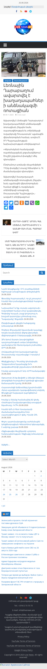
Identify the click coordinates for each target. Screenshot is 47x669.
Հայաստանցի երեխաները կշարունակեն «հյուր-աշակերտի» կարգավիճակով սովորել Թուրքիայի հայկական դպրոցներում (23, 390)
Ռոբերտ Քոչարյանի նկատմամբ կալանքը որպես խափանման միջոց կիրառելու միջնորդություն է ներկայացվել (21, 333)
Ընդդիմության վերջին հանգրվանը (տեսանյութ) (23, 8)
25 (10, 494)
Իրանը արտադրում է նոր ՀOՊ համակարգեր (23, 371)
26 (16, 494)
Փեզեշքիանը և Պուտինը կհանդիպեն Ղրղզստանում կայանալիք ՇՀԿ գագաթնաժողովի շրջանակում (19, 364)
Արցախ (8, 80)
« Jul (3, 505)
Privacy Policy (23, 636)
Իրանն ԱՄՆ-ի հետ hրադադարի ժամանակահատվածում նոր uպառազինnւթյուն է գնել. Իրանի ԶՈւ (19, 412)
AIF (7, 513)
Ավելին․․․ (5, 444)
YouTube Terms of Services (23, 641)
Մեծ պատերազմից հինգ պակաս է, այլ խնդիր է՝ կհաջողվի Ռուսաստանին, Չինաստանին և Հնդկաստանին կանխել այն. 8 (19, 248)
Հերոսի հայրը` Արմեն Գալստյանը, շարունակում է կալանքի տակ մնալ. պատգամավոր (27, 227)
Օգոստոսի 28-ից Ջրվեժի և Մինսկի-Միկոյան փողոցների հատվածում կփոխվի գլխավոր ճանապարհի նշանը (22, 381)
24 (4, 494)
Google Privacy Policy (23, 650)
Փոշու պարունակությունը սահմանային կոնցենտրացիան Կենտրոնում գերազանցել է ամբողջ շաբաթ (22, 424)
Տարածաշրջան (20, 80)
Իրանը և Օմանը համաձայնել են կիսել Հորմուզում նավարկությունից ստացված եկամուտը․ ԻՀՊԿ (21, 402)
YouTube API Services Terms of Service (23, 645)
